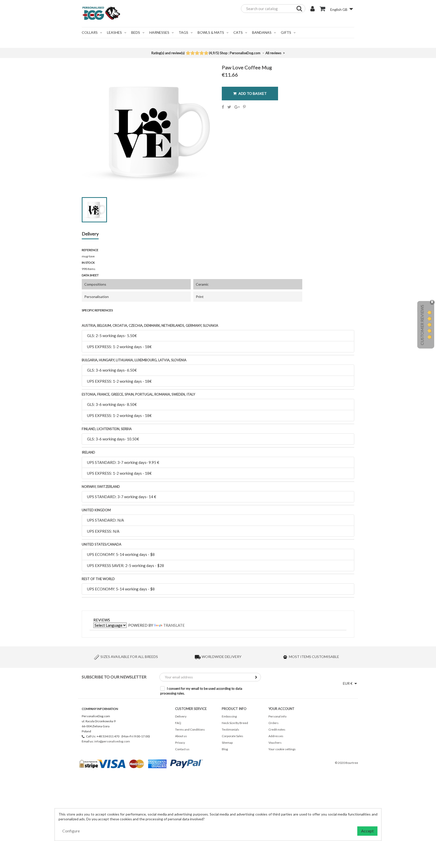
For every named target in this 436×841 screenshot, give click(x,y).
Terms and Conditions (190, 729)
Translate (174, 625)
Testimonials (230, 729)
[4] (201, 53)
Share (223, 107)
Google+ (237, 107)
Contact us (182, 749)
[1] (188, 53)
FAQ (178, 723)
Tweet (229, 107)
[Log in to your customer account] (312, 9)
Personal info (277, 716)
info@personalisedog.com (112, 741)
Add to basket (252, 93)
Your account (281, 709)
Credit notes (276, 729)
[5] (206, 53)
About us (181, 736)
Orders (273, 723)
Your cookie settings (282, 749)
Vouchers (275, 742)
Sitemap (227, 742)
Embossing (229, 716)
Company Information (100, 709)
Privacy (180, 742)
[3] (197, 53)
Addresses (275, 736)
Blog (225, 749)
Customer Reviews (422, 325)
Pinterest (244, 107)
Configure (71, 830)
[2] (192, 53)
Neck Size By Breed (235, 723)
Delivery (90, 233)
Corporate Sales (232, 736)
